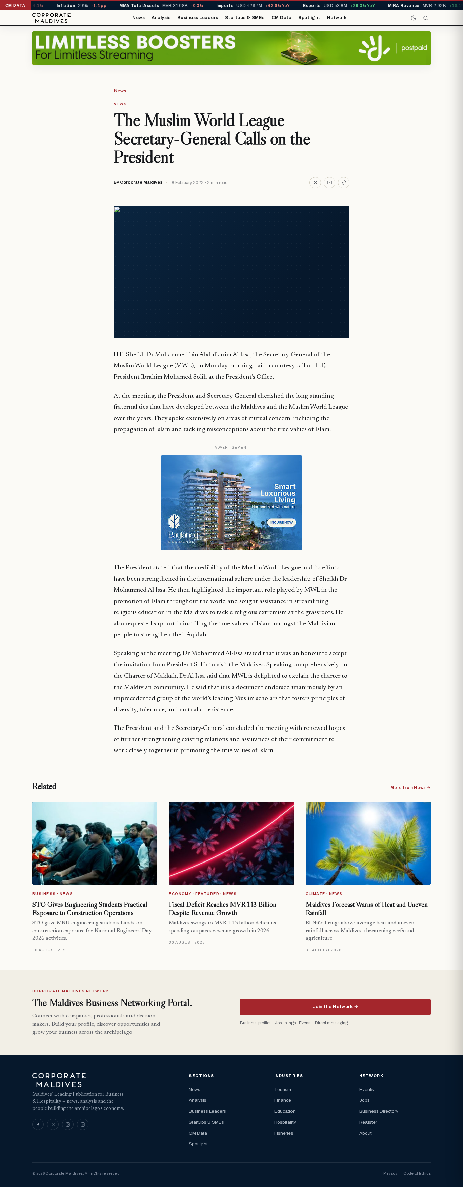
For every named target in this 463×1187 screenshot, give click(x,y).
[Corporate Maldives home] (51, 18)
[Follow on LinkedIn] (82, 1124)
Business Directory (378, 1111)
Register (368, 1122)
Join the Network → (335, 1006)
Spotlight (309, 17)
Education (285, 1111)
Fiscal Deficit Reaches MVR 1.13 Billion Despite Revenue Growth (222, 908)
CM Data (281, 17)
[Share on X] (315, 182)
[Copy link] (343, 182)
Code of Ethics (417, 1173)
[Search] (426, 18)
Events (366, 1089)
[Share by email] (329, 182)
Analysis (161, 17)
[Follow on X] (53, 1124)
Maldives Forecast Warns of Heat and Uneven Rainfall (367, 908)
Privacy (390, 1173)
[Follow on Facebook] (38, 1124)
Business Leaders (197, 17)
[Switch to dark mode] (413, 18)
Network (337, 17)
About (365, 1133)
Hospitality (285, 1122)
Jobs (364, 1100)
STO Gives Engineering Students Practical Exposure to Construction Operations (89, 908)
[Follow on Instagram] (68, 1124)
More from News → (410, 787)
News (138, 17)
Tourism (282, 1089)
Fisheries (283, 1133)
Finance (282, 1100)
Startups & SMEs (245, 17)
